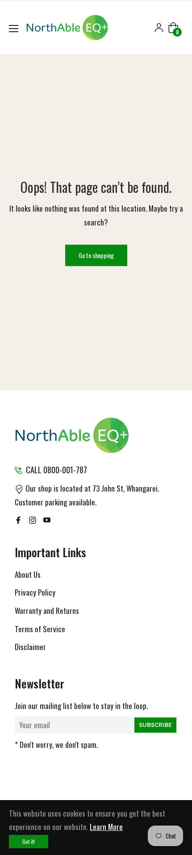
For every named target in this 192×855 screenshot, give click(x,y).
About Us (28, 574)
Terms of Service (40, 628)
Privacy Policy (35, 592)
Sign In (159, 28)
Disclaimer (30, 646)
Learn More (106, 826)
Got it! (28, 841)
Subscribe (155, 725)
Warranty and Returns (47, 610)
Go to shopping (96, 255)
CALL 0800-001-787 (56, 469)
